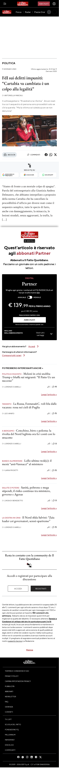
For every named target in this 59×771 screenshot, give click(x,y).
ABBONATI (29, 319)
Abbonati (44, 3)
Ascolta (11, 155)
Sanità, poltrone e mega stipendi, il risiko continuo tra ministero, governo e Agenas (26, 490)
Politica (8, 63)
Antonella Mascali (12, 95)
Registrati (40, 588)
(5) (56, 413)
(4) (56, 387)
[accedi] (54, 3)
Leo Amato (8, 413)
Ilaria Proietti (10, 470)
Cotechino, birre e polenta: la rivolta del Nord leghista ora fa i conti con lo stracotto (28, 434)
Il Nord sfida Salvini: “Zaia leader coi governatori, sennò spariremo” (28, 519)
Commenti (35, 155)
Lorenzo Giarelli (11, 387)
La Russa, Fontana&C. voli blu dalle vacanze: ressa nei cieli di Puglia (29, 405)
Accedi (18, 588)
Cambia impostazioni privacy (18, 681)
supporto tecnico (15, 641)
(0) (56, 470)
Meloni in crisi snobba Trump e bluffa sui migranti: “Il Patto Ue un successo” (28, 377)
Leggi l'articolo (49, 394)
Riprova (29, 650)
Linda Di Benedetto (12, 501)
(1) (56, 444)
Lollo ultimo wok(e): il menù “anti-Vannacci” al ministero (27, 462)
